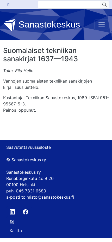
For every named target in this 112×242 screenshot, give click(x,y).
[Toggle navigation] (101, 24)
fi (8, 4)
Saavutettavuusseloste (28, 147)
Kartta (16, 230)
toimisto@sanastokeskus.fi (47, 197)
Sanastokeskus (48, 24)
